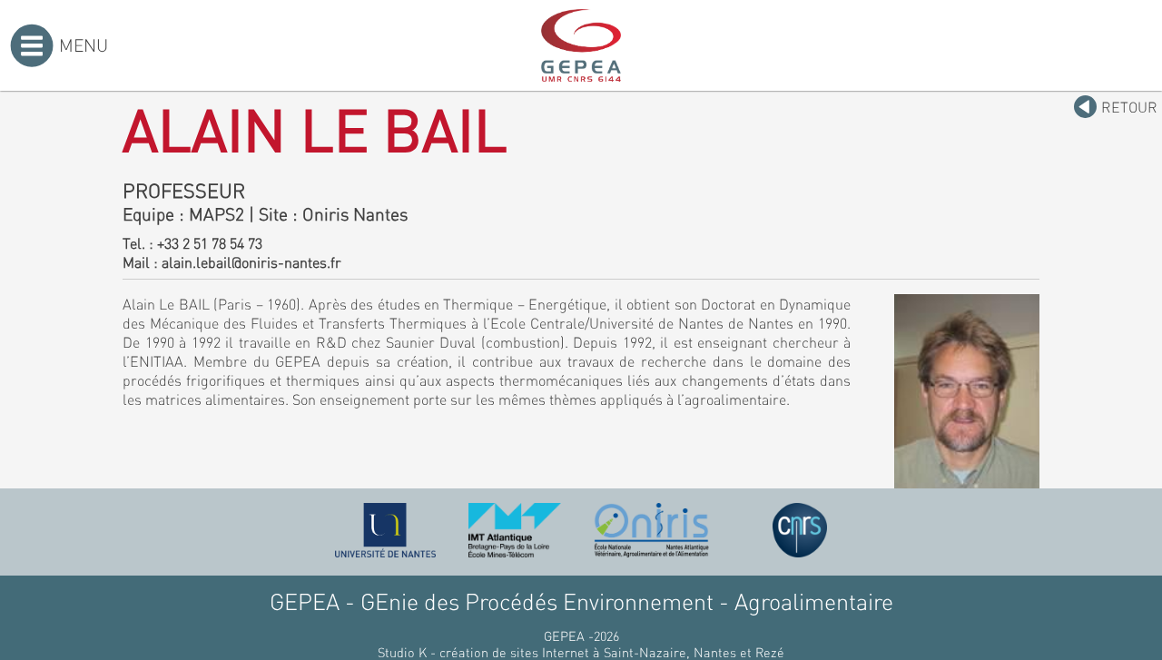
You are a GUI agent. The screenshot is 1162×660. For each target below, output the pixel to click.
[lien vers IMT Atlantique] (514, 530)
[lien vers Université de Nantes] (386, 530)
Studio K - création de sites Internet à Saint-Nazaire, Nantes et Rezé (581, 652)
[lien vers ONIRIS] (652, 530)
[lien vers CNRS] (800, 530)
